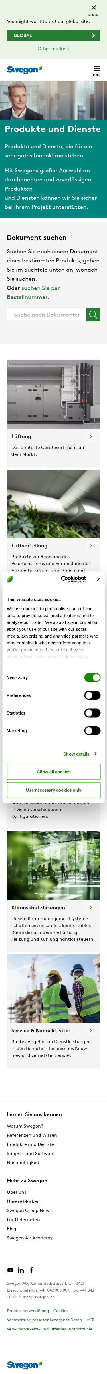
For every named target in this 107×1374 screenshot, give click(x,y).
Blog (11, 1229)
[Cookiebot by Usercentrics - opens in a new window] (64, 579)
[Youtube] (10, 1272)
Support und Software (30, 1154)
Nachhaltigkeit (23, 1163)
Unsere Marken (23, 1201)
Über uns (16, 1192)
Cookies (60, 1311)
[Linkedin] (20, 1272)
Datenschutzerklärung (28, 1311)
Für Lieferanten (23, 1220)
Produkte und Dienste (30, 1144)
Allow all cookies (53, 771)
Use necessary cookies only (53, 790)
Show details (76, 753)
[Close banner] (98, 579)
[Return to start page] (24, 70)
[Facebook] (31, 1272)
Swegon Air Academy (30, 1238)
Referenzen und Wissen (32, 1135)
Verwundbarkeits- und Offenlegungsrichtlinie (49, 1329)
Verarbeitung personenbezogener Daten (44, 1320)
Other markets (53, 49)
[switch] (92, 695)
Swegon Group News (29, 1211)
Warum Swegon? (25, 1126)
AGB (91, 1320)
